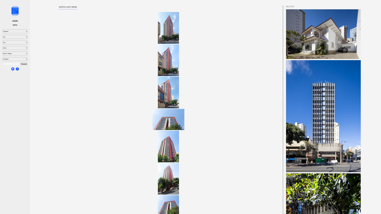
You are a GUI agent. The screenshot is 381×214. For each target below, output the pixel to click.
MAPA (15, 25)
